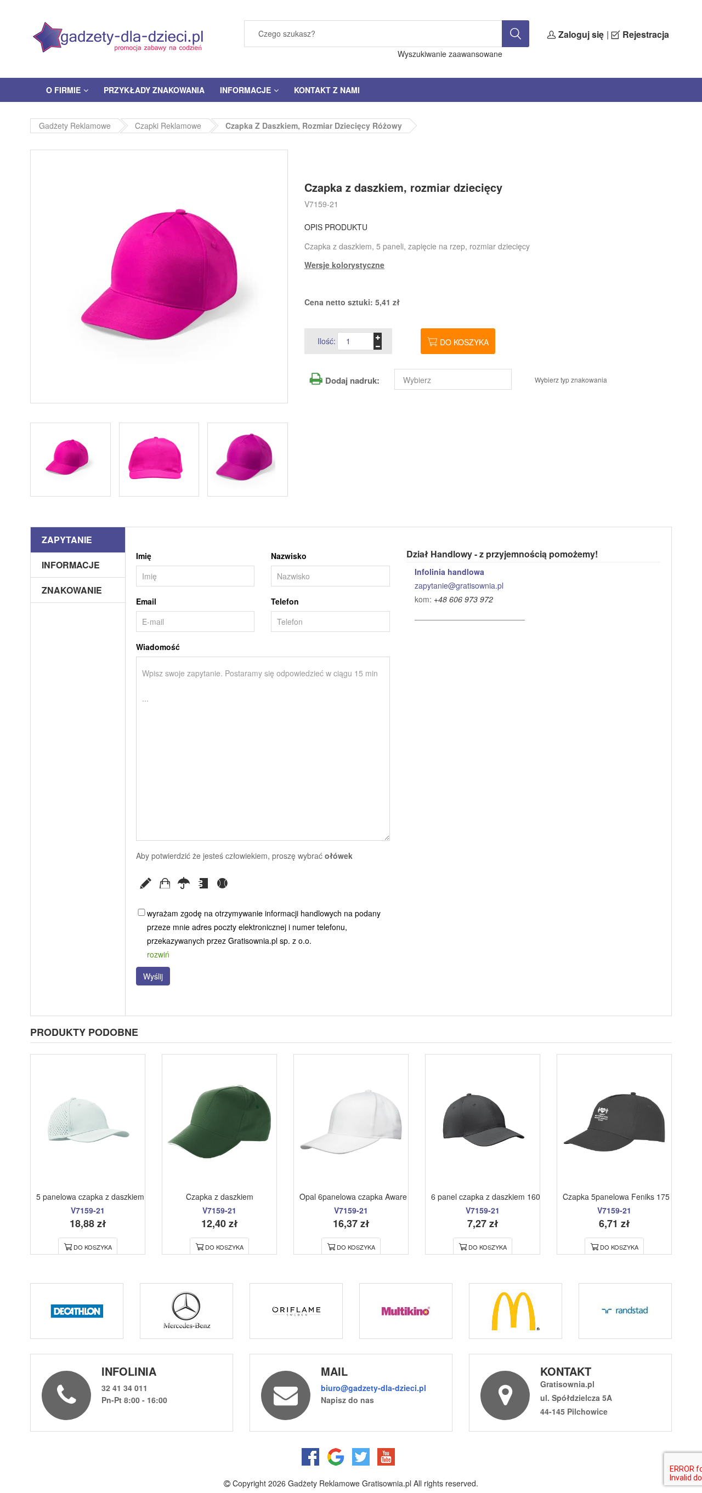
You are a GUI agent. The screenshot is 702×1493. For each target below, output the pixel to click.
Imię (143, 555)
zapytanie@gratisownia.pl (459, 585)
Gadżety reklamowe (75, 125)
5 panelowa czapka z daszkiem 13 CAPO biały (116, 1196)
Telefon (285, 601)
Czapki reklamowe (168, 125)
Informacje (245, 89)
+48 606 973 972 (463, 599)
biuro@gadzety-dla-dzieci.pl (373, 1387)
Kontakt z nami (327, 89)
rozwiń (158, 954)
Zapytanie (67, 539)
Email (146, 601)
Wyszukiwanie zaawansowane (450, 53)
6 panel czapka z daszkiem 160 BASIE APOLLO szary (524, 1196)
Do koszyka (464, 342)
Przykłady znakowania (154, 89)
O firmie (63, 89)
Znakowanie (72, 590)
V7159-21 (321, 203)
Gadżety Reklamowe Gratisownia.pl (349, 1483)
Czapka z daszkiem (219, 1196)
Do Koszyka (92, 1247)
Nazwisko (289, 555)
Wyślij (153, 976)
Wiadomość (158, 646)
